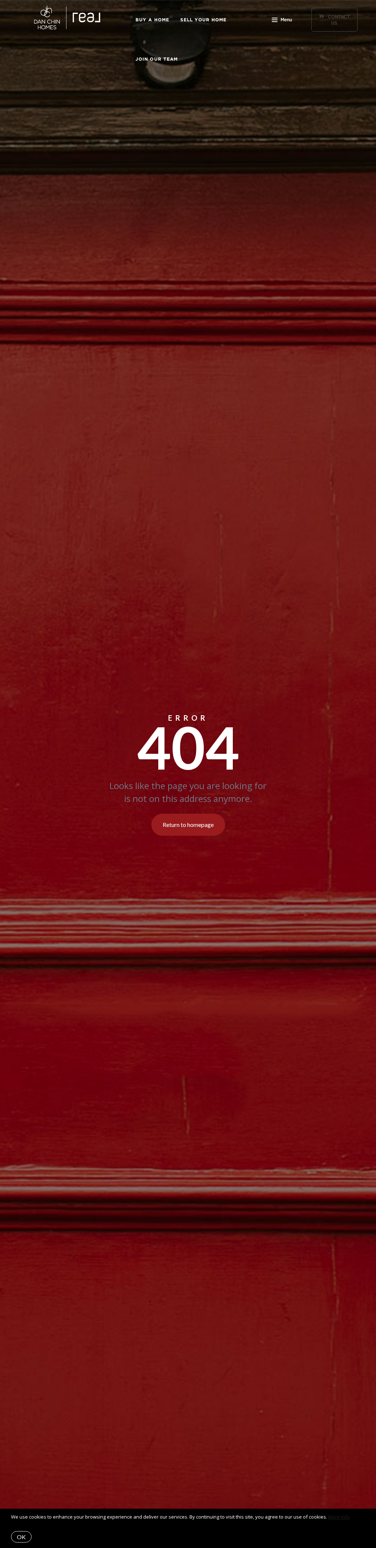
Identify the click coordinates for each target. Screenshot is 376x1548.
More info (339, 1516)
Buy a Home (152, 19)
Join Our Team (156, 59)
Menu (286, 20)
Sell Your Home (203, 19)
